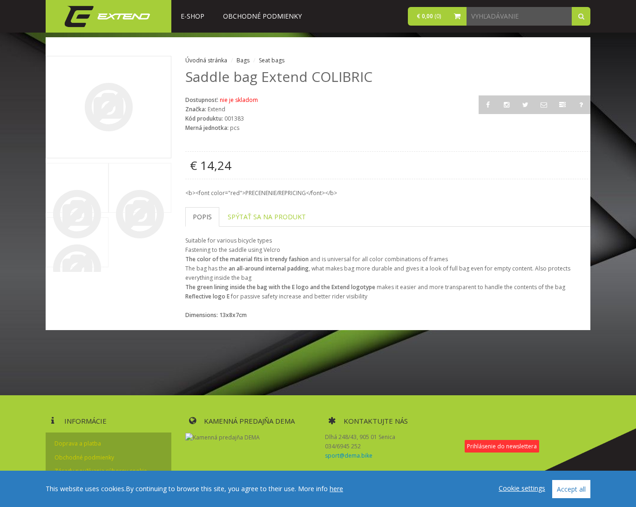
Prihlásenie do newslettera (502, 446)
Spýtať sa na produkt (267, 216)
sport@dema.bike (348, 456)
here (336, 488)
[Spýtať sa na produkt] (581, 104)
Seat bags (271, 60)
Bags (244, 60)
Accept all (571, 489)
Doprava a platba (77, 443)
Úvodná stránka (206, 60)
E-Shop (192, 16)
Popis (202, 216)
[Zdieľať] (544, 104)
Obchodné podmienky (262, 16)
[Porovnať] (562, 104)
